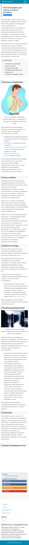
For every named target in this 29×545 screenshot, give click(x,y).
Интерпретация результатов (13, 70)
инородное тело (9, 143)
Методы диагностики (11, 476)
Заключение (8, 72)
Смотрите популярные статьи (14, 74)
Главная (4, 504)
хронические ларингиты (11, 153)
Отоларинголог (8, 1)
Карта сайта (5, 513)
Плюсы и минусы (10, 66)
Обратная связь (7, 510)
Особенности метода (11, 68)
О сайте (4, 507)
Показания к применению (12, 63)
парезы (6, 155)
